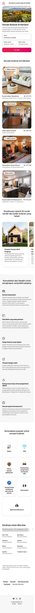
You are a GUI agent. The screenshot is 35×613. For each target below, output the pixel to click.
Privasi (14, 604)
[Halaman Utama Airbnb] (3, 3)
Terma (20, 604)
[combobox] (17, 37)
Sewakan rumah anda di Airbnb (19, 3)
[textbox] (9, 44)
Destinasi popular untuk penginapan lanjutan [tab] (15, 529)
